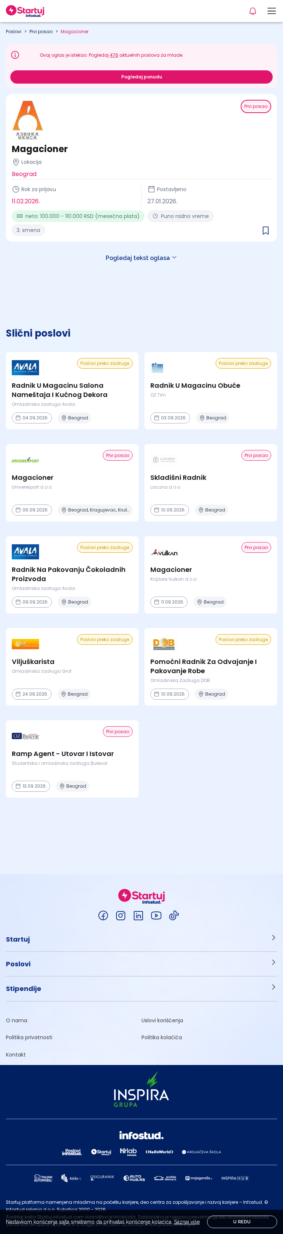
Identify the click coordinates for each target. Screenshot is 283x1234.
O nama (16, 1020)
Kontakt (16, 1054)
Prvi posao (41, 31)
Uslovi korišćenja (162, 1020)
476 (114, 55)
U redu (242, 1221)
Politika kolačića (162, 1037)
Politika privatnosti (29, 1037)
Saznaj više (187, 1222)
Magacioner (74, 31)
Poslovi (13, 31)
